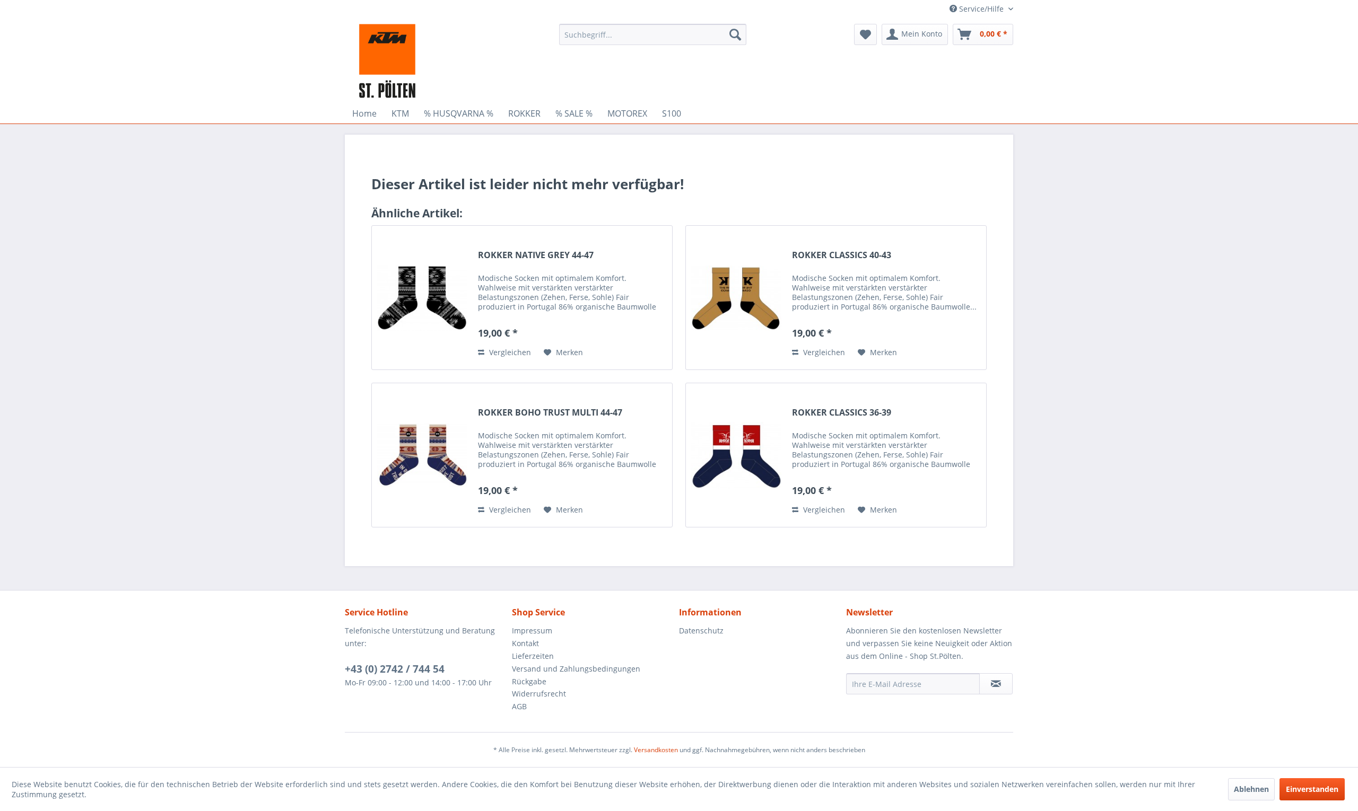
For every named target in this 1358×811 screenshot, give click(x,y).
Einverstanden (1312, 789)
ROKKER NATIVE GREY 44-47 (536, 255)
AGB (519, 706)
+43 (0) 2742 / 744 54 (395, 669)
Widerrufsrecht (539, 694)
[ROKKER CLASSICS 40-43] (736, 297)
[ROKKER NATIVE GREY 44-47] (422, 297)
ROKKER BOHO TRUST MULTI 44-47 (550, 412)
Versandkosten (656, 749)
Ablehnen (1251, 789)
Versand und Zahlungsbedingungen (576, 669)
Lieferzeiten (533, 656)
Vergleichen (509, 352)
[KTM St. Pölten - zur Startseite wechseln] (387, 61)
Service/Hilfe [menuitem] (981, 9)
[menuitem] (652, 34)
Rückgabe (529, 681)
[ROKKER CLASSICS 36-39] (736, 455)
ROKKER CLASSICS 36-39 (841, 412)
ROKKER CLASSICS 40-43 (841, 255)
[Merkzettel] (865, 34)
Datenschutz (701, 630)
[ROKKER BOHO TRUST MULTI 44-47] (422, 455)
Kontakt (525, 643)
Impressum (532, 630)
